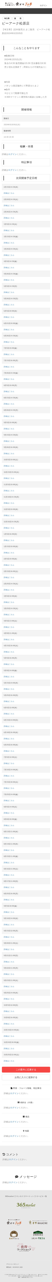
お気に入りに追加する (26, 1077)
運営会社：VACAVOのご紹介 (14, 1267)
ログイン (43, 5)
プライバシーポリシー (12, 1264)
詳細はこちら (9, 193)
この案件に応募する (26, 1069)
